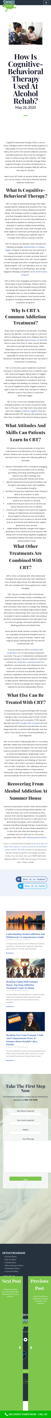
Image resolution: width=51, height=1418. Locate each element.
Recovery (9, 1309)
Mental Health (11, 1307)
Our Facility (10, 1286)
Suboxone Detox (12, 1271)
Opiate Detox (11, 1262)
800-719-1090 (19, 850)
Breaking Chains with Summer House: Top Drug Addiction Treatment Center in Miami (22, 984)
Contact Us (10, 1292)
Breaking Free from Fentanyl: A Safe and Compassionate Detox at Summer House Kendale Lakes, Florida (24, 1040)
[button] (31, 879)
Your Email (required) (25, 1120)
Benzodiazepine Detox (15, 1265)
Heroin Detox (11, 1259)
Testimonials (10, 1289)
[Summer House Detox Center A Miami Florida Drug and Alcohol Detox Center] (9, 6)
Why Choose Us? (12, 1280)
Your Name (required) (25, 1111)
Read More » (10, 953)
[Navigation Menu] (46, 2)
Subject (26, 1129)
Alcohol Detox (11, 1256)
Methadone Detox (13, 1268)
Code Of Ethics (12, 1283)
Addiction (9, 1304)
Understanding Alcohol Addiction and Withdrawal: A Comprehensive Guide (25, 936)
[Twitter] (25, 1339)
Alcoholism (10, 1301)
